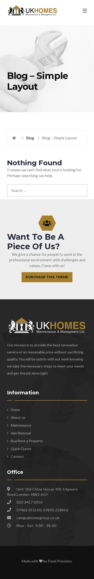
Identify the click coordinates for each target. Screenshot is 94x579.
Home (15, 409)
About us (18, 417)
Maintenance (21, 425)
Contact (17, 456)
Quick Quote (21, 448)
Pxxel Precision (60, 561)
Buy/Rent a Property (27, 441)
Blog (30, 138)
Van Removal (21, 433)
